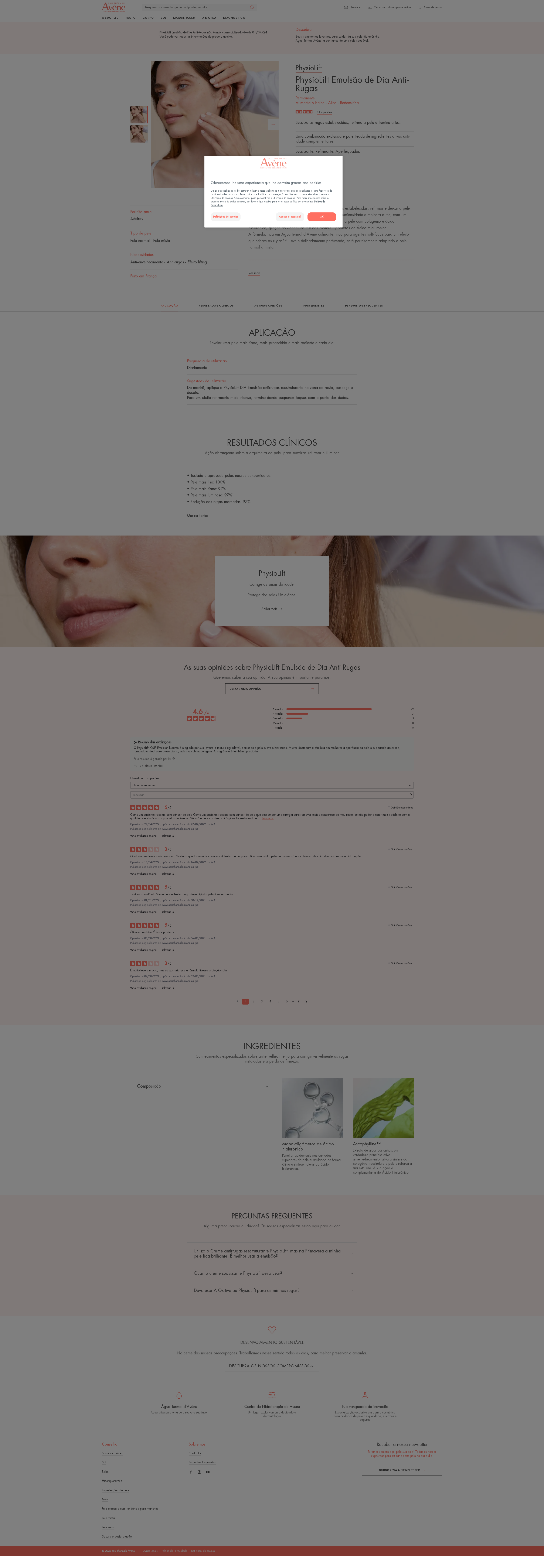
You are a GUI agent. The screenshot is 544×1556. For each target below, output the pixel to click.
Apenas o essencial (290, 217)
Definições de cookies (225, 217)
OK (322, 217)
